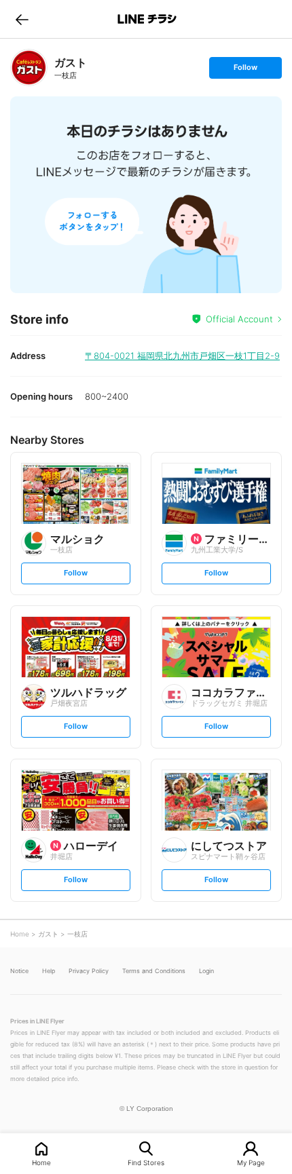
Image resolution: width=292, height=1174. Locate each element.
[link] (29, 67)
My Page (251, 1162)
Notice (19, 971)
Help (48, 971)
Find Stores (146, 1162)
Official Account (239, 319)
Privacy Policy (89, 971)
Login (206, 971)
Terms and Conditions (153, 971)
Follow (245, 70)
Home (41, 1162)
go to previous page (22, 19)
